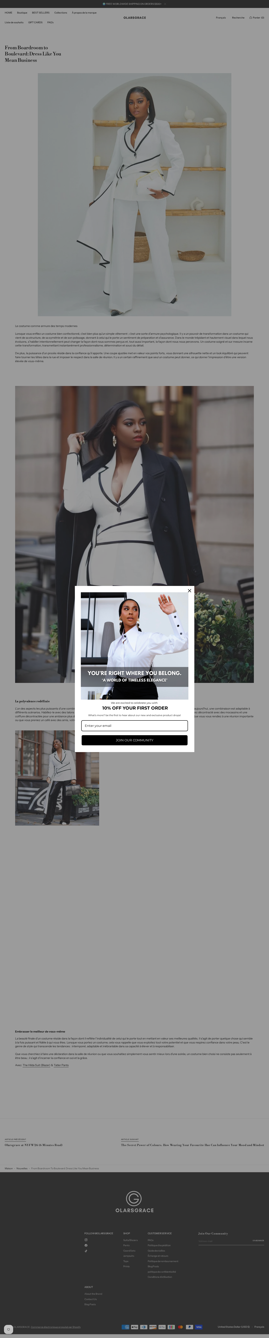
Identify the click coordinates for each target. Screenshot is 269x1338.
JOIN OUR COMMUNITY (134, 740)
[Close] (189, 590)
